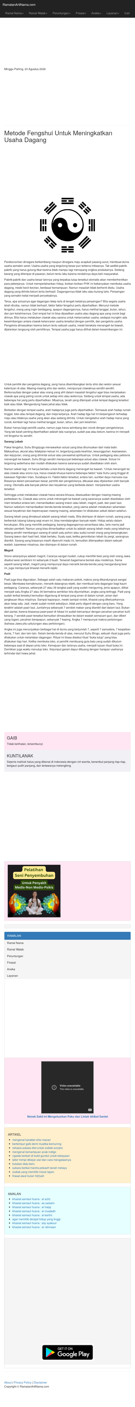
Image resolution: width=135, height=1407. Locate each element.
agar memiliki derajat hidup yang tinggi (36, 1219)
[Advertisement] (67, 36)
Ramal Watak (37, 13)
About (8, 1382)
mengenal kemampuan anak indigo (34, 1152)
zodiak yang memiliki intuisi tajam (33, 1172)
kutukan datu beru (23, 1164)
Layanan (112, 13)
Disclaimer (40, 1382)
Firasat (80, 13)
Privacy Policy (22, 1382)
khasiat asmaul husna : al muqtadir (34, 1211)
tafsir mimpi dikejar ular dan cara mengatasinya (41, 1160)
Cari (127, 13)
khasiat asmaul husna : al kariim (32, 1215)
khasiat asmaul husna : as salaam (33, 1203)
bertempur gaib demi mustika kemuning (36, 1144)
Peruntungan (61, 13)
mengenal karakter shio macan (31, 1140)
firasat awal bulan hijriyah (28, 1176)
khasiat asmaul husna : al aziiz (31, 1199)
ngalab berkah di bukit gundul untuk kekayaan (41, 1156)
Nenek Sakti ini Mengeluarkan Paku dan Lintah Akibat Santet (67, 1116)
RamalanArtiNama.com (19, 4)
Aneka (95, 13)
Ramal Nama (13, 13)
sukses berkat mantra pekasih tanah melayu (39, 1168)
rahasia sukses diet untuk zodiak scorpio (37, 1148)
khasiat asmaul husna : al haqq (31, 1207)
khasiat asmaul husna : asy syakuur (34, 1223)
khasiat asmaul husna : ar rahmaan (34, 1227)
